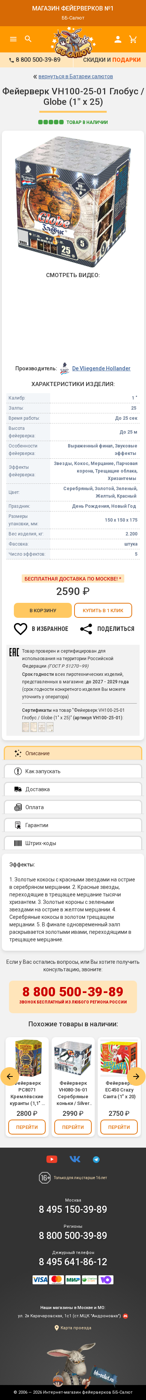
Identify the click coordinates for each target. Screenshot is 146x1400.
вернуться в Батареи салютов (76, 76)
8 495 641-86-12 (73, 1262)
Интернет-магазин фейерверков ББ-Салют (88, 1392)
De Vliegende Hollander (101, 368)
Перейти (27, 1127)
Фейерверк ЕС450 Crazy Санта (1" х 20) (119, 1089)
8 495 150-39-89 (73, 1209)
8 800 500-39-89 (73, 994)
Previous (9, 1076)
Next (136, 1076)
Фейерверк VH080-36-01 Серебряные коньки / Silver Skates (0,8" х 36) (73, 1093)
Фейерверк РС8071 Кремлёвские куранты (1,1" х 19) (27, 1093)
